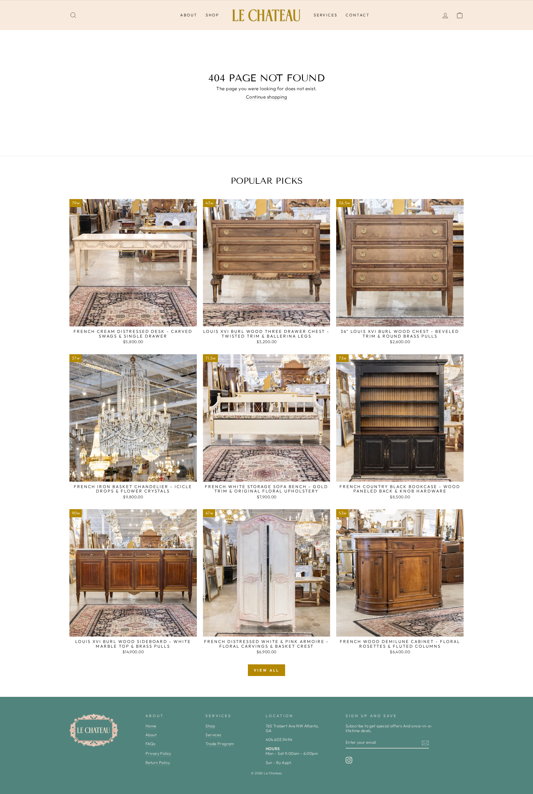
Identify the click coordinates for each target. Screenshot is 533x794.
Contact (358, 14)
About (188, 14)
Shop (212, 14)
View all (266, 670)
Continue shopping (266, 97)
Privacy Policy (158, 753)
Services (325, 14)
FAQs (150, 743)
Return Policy (157, 762)
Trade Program (219, 743)
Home (151, 725)
